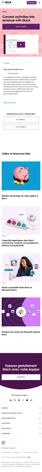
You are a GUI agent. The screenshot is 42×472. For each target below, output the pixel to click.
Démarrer (32, 3)
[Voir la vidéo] (21, 45)
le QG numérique (9, 102)
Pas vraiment (21, 127)
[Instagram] (15, 400)
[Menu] (39, 2)
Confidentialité (6, 452)
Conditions (17, 452)
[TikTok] (31, 400)
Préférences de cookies (30, 452)
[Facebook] (19, 400)
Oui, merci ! (21, 119)
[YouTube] (27, 400)
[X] (23, 400)
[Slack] (7, 3)
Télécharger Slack (7, 448)
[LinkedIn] (11, 400)
